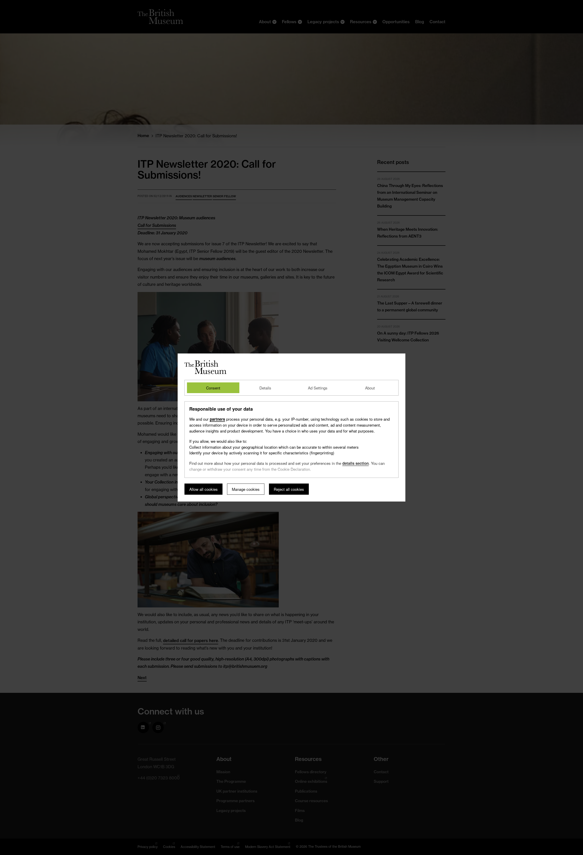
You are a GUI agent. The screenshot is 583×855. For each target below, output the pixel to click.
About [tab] (370, 388)
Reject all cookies (289, 489)
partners (217, 419)
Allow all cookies (203, 489)
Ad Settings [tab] (317, 388)
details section (355, 463)
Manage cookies (246, 489)
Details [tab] (265, 388)
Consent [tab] (213, 388)
